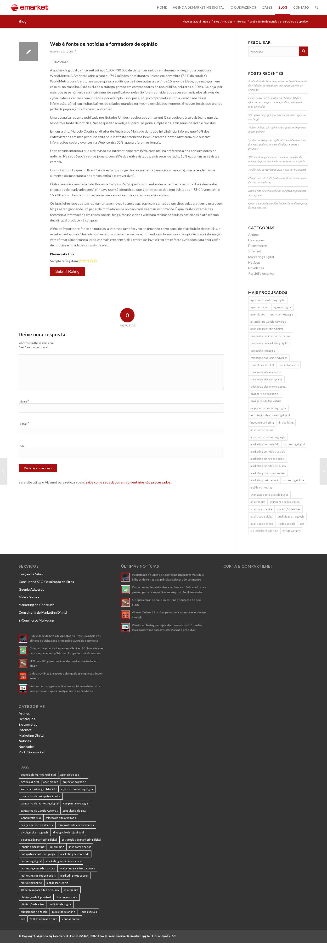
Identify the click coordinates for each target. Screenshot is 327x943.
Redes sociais (286, 523)
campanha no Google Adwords (269, 357)
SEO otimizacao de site (264, 530)
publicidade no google (291, 516)
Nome (24, 401)
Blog (23, 21)
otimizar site (257, 501)
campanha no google (262, 350)
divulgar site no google (264, 393)
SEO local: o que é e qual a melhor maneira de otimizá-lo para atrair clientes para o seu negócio (276, 159)
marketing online (293, 480)
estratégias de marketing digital (270, 415)
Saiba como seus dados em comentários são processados (127, 482)
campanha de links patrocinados (270, 336)
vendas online (291, 530)
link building (285, 422)
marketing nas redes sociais (267, 473)
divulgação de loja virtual (265, 400)
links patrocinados (261, 429)
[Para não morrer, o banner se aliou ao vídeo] (3, 471)
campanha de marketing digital (269, 343)
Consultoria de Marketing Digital (43, 612)
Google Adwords (31, 589)
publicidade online (261, 523)
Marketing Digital (261, 257)
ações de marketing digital (266, 328)
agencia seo (257, 314)
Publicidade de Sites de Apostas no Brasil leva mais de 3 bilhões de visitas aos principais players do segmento (277, 85)
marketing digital (294, 444)
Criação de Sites (31, 574)
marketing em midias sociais (267, 451)
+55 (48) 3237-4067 (91, 936)
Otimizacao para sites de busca (269, 494)
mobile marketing (261, 487)
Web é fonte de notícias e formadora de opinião (104, 44)
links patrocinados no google (267, 437)
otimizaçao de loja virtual (285, 501)
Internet (241, 21)
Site (22, 446)
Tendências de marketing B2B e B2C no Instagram (277, 169)
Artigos (253, 235)
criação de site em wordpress (268, 386)
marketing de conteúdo (264, 444)
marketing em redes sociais (267, 458)
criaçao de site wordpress (266, 379)
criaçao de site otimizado (265, 372)
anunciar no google (281, 314)
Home (206, 21)
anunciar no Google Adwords (268, 321)
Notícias (227, 21)
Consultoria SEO (288, 365)
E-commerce (257, 246)
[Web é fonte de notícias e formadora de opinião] (28, 51)
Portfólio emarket (261, 273)
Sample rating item (64, 261)
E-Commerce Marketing (36, 620)
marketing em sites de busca (268, 465)
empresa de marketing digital (268, 408)
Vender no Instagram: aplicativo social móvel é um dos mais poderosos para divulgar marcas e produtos (277, 144)
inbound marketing (262, 422)
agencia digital (283, 307)
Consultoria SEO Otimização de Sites (46, 582)
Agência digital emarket (52, 936)
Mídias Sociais (29, 597)
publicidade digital (261, 516)
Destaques (256, 240)
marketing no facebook (264, 480)
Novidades (256, 268)
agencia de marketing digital (267, 300)
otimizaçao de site (261, 509)
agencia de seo (259, 307)
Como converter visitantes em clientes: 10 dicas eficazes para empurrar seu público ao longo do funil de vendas (275, 102)
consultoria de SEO (262, 365)
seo (302, 523)
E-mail (24, 423)
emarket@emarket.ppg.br (133, 936)
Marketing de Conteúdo (37, 605)
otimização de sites (288, 509)
